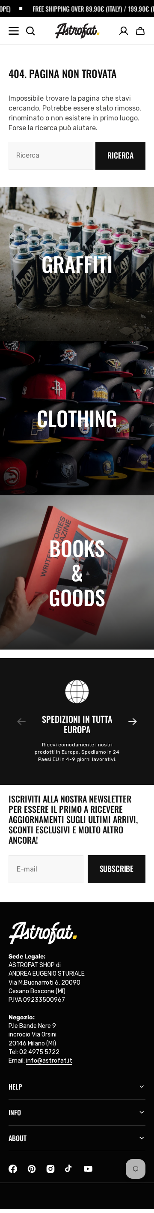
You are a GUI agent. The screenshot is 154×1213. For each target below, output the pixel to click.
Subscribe (116, 868)
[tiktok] (69, 1168)
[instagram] (50, 1168)
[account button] (123, 31)
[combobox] (51, 156)
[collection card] (77, 264)
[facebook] (12, 1168)
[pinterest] (31, 1168)
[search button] (30, 31)
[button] (140, 31)
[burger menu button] (14, 31)
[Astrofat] (77, 31)
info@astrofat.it (49, 1060)
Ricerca (120, 155)
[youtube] (88, 1168)
